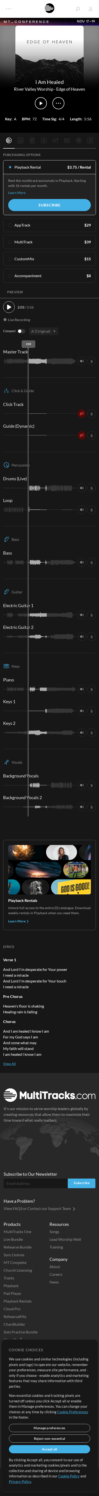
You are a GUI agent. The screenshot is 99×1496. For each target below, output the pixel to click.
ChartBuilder (14, 1324)
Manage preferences (49, 1428)
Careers (56, 1274)
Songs (54, 1231)
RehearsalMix (15, 1316)
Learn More (16, 193)
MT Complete (15, 1262)
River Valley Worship (33, 89)
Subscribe (49, 205)
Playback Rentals (18, 1301)
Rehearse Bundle (17, 1247)
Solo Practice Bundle (20, 1332)
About (55, 1266)
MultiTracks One (17, 1231)
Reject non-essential (49, 1438)
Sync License (14, 1254)
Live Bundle (13, 1239)
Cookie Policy (69, 1476)
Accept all (49, 1449)
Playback (11, 1285)
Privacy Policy (20, 1481)
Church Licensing (18, 1270)
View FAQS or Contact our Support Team (38, 1208)
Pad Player (12, 1293)
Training (56, 1247)
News (54, 1282)
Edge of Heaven (70, 89)
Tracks (9, 1278)
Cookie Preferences (72, 1412)
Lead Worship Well (65, 1239)
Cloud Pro (12, 1308)
